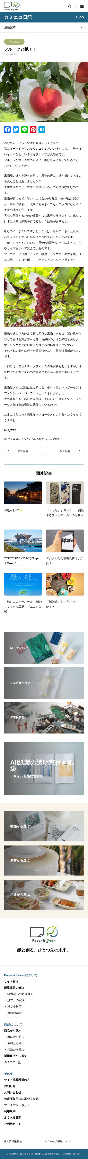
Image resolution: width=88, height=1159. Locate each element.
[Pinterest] (33, 130)
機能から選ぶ (16, 1036)
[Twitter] (16, 130)
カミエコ (14, 41)
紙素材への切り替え (20, 994)
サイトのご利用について (57, 1141)
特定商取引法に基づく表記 (21, 1098)
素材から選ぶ (16, 1043)
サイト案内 (11, 981)
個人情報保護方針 (14, 1141)
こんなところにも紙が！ (32, 438)
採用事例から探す (15, 1055)
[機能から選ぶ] (44, 839)
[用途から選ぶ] (44, 908)
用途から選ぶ (16, 1049)
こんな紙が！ (54, 438)
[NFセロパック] (44, 661)
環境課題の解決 (14, 987)
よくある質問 (12, 1117)
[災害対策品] (44, 730)
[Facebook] (7, 130)
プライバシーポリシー (18, 1105)
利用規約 (10, 1111)
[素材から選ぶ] (44, 874)
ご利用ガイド (12, 1123)
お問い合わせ (12, 1092)
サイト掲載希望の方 (17, 1079)
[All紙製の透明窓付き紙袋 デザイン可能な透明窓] (44, 792)
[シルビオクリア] (44, 696)
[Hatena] (41, 130)
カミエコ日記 (12, 1062)
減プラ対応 (14, 1006)
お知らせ (10, 1086)
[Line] (24, 130)
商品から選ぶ (12, 1030)
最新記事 (10, 27)
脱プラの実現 (16, 1000)
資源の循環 (14, 1013)
